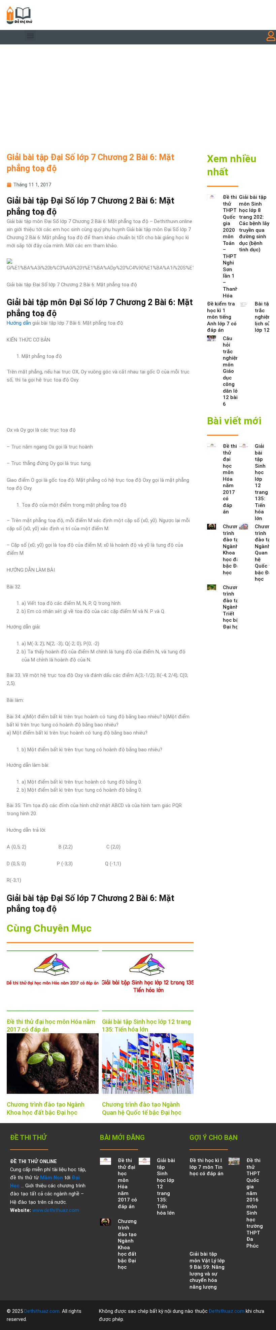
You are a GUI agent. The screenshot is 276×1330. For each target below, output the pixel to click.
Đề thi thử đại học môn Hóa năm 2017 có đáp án (230, 479)
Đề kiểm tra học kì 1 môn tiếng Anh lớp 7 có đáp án (222, 317)
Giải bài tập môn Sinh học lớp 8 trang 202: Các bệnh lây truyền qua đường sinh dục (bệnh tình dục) (254, 223)
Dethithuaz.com (42, 1311)
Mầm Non (51, 1178)
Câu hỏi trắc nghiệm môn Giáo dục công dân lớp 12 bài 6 (232, 371)
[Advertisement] (138, 95)
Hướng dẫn (19, 323)
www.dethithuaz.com (55, 1210)
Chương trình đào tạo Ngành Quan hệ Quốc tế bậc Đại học (264, 553)
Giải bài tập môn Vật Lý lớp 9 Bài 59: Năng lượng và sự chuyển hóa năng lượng (207, 1270)
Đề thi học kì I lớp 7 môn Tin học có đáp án (206, 1167)
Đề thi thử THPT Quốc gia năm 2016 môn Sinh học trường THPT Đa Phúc (254, 1203)
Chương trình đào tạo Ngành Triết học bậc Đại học (232, 607)
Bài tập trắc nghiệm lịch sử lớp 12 (264, 317)
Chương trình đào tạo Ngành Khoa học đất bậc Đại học (232, 550)
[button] (30, 35)
